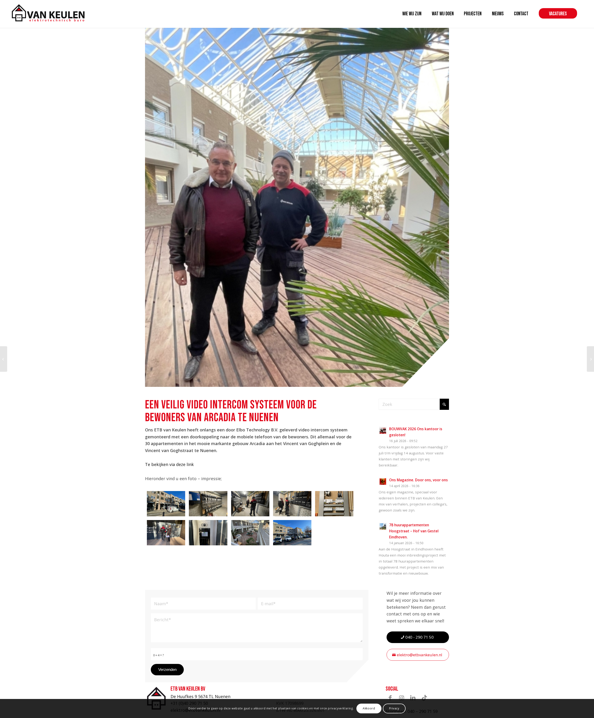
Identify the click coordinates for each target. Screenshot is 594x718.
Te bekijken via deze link (169, 464)
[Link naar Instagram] (401, 697)
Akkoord (369, 708)
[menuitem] (411, 14)
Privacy (394, 708)
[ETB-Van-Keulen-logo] (48, 12)
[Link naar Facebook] (390, 697)
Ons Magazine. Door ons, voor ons (418, 480)
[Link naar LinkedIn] (413, 697)
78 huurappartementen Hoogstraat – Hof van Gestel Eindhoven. (414, 531)
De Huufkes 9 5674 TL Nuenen (200, 696)
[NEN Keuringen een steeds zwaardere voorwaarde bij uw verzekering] (3, 359)
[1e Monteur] (590, 359)
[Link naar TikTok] (424, 697)
